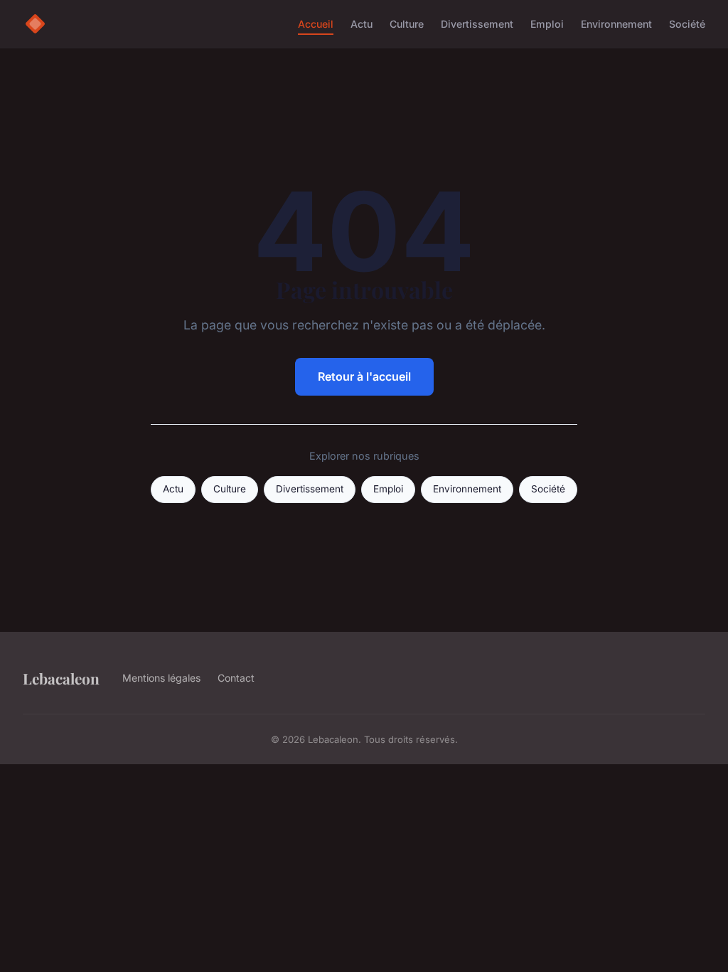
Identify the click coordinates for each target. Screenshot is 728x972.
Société (687, 24)
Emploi (547, 24)
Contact (236, 678)
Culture (407, 24)
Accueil (315, 24)
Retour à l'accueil (364, 376)
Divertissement (477, 24)
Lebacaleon (61, 678)
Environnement (616, 24)
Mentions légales (161, 678)
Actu (361, 24)
